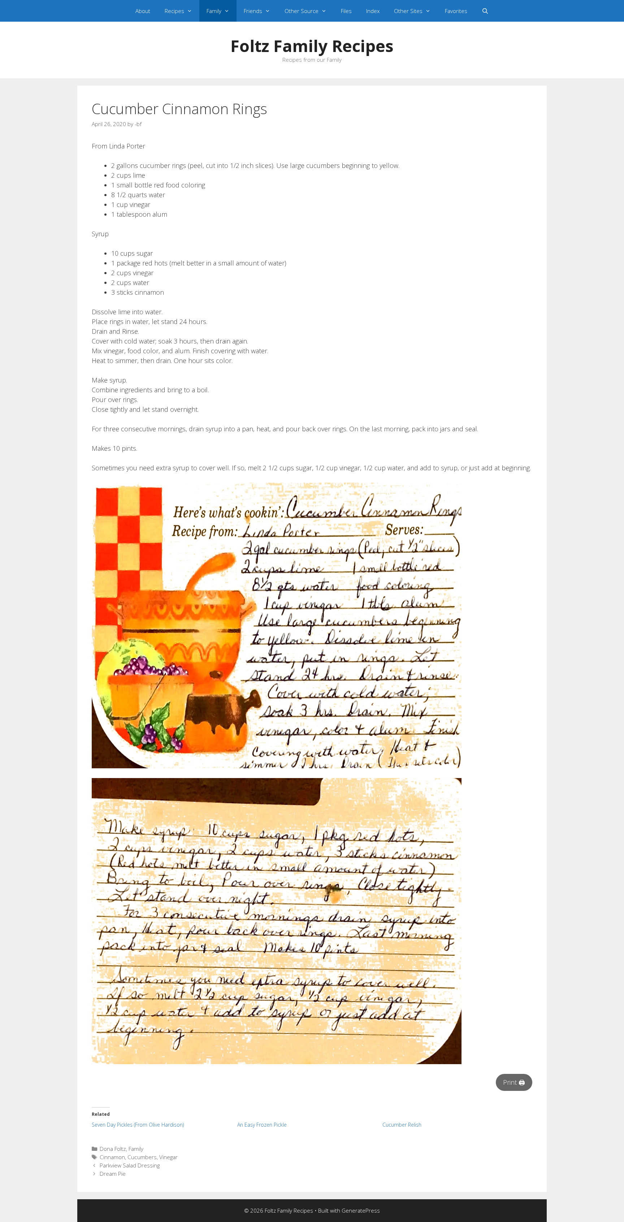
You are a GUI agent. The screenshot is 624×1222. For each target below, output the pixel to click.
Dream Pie (113, 1173)
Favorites (456, 10)
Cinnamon (112, 1157)
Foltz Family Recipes (312, 46)
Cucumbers (142, 1157)
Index (373, 10)
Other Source (301, 10)
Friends (253, 10)
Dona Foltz (113, 1148)
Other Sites (408, 10)
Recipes (174, 10)
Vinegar (168, 1157)
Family (214, 10)
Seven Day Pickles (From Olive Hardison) (138, 1124)
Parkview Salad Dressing (130, 1165)
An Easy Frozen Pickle (262, 1124)
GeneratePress (361, 1210)
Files (346, 10)
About (142, 10)
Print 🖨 (514, 1082)
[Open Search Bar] (485, 11)
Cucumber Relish (401, 1124)
